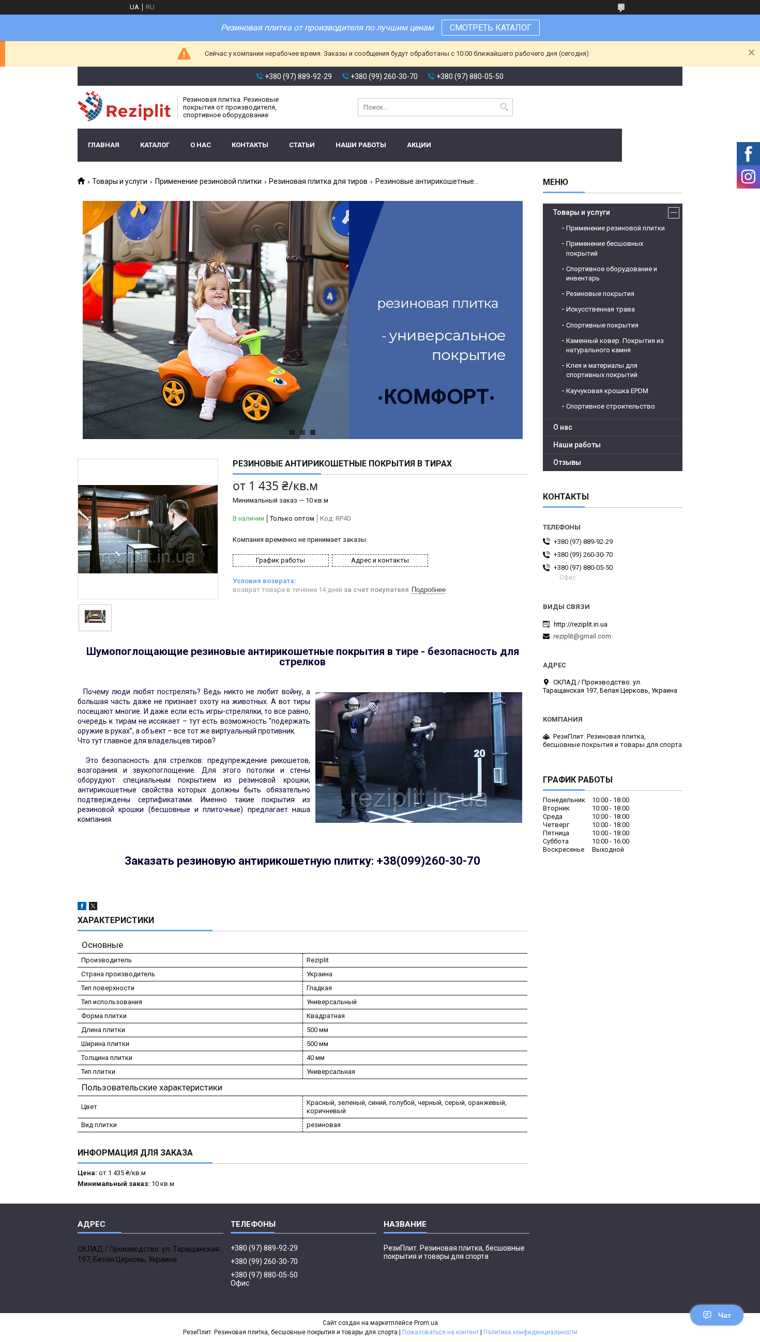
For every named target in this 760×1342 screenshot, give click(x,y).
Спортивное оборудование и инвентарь (611, 273)
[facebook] (82, 908)
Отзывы (567, 462)
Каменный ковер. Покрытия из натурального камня (615, 345)
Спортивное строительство (610, 406)
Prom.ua (426, 1323)
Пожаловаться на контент (440, 1332)
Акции (419, 145)
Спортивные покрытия (602, 325)
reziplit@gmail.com (582, 636)
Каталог (155, 145)
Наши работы (361, 145)
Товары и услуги (119, 181)
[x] (93, 908)
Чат (724, 1315)
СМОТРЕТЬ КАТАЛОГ (490, 28)
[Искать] (504, 107)
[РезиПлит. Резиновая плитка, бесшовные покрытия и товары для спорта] (124, 107)
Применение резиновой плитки (208, 181)
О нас (200, 145)
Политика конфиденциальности (530, 1332)
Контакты (250, 145)
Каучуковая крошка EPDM (607, 391)
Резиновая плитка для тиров (318, 181)
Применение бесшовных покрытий (604, 248)
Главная (103, 145)
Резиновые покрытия (600, 294)
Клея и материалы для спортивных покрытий (601, 370)
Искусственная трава (600, 309)
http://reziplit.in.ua (580, 624)
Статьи (302, 145)
